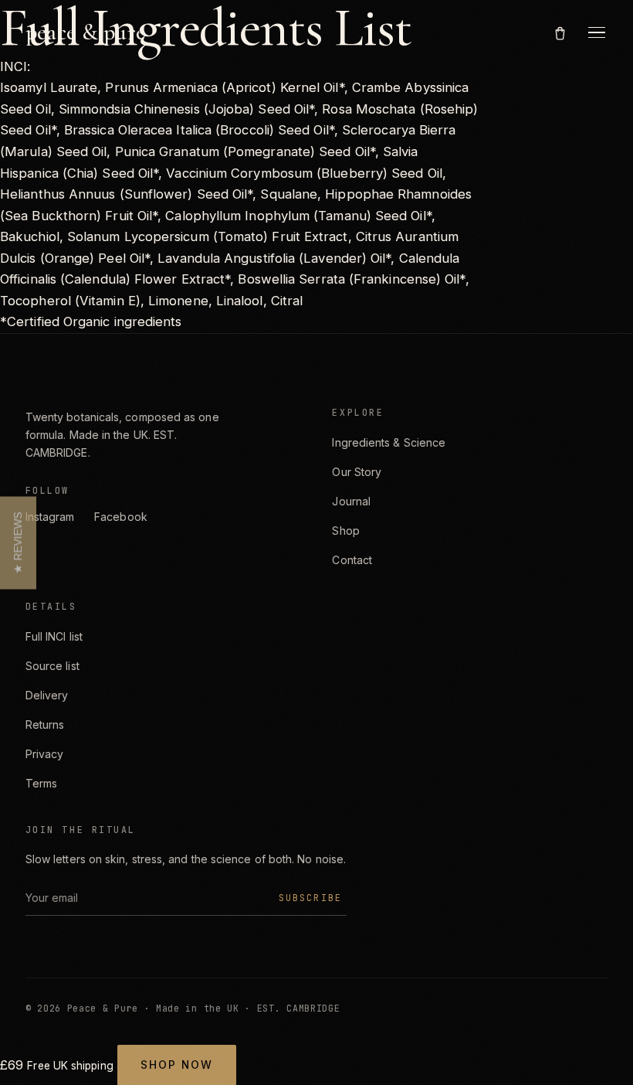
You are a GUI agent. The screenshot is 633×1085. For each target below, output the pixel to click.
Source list (52, 665)
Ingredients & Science (388, 442)
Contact (352, 559)
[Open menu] (597, 32)
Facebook (120, 516)
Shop (345, 530)
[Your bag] (559, 32)
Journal (351, 501)
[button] (18, 542)
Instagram (50, 516)
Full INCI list (54, 636)
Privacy (44, 753)
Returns (45, 724)
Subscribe (310, 897)
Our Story (356, 471)
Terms (41, 783)
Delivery (47, 695)
